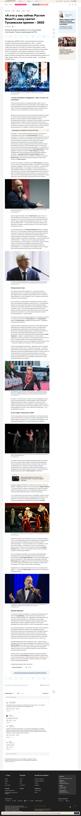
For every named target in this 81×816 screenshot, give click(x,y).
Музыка (18, 10)
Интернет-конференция (39, 778)
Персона (6, 780)
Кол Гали (10, 715)
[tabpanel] (67, 21)
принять (76, 813)
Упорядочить (45, 693)
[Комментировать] (53, 29)
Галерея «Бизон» (38, 790)
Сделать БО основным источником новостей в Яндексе (30, 672)
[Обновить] (53, 691)
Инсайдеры (37, 785)
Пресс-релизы (7, 785)
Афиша (6, 778)
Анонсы (21, 778)
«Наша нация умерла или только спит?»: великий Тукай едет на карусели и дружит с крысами (32, 478)
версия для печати (45, 685)
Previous (60, 31)
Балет (23, 10)
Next (74, 31)
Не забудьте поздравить (39, 780)
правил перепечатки (46, 810)
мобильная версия (38, 800)
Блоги (6, 783)
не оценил (18, 500)
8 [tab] (68, 58)
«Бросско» (67, 16)
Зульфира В (11, 725)
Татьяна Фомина (12, 702)
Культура (7, 10)
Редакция (7, 788)
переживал (40, 398)
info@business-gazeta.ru (64, 783)
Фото (21, 783)
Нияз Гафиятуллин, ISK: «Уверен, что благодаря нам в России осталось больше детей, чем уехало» (66, 51)
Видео (21, 780)
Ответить (8, 710)
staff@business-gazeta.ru (64, 792)
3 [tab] (65, 58)
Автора (22, 693)
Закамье (10, 4)
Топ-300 (36, 792)
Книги (28, 10)
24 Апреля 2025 (8, 26)
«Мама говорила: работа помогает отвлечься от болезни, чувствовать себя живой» (67, 22)
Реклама (22, 788)
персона (61, 11)
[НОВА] (21, 4)
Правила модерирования (10, 761)
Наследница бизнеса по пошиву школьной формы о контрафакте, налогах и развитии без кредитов (66, 27)
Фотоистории (22, 785)
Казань (57, 1)
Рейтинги (36, 783)
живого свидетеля (22, 561)
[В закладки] (53, 32)
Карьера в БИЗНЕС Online (10, 790)
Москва (65, 1)
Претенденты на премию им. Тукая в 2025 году (25, 130)
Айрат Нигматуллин (28, 664)
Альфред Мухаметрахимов (17, 664)
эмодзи (17, 708)
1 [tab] (64, 58)
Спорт (8, 775)
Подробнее (58, 813)
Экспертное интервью (41, 775)
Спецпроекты (38, 788)
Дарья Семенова (68, 14)
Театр (13, 10)
